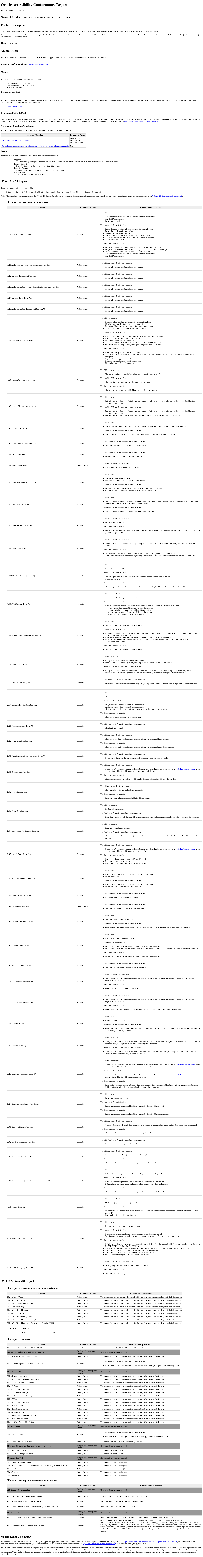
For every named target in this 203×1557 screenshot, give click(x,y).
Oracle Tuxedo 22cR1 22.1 (16, 106)
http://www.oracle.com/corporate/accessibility (99, 1544)
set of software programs (186, 769)
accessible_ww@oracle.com (37, 65)
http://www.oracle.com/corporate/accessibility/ (141, 121)
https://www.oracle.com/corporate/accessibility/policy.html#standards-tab (150, 1542)
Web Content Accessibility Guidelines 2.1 (17, 140)
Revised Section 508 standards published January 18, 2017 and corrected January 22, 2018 (35, 146)
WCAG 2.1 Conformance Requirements (167, 196)
